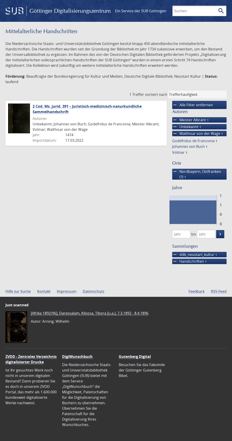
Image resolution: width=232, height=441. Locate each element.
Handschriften (189, 261)
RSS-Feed (219, 291)
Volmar (179, 152)
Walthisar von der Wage (197, 133)
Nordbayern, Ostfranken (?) (196, 174)
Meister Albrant (190, 120)
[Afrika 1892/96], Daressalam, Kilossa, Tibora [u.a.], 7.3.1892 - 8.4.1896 (89, 313)
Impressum (66, 291)
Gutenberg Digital (135, 356)
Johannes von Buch (190, 146)
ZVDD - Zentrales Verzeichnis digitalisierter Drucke (31, 359)
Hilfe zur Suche (18, 291)
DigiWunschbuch (77, 356)
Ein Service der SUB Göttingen (140, 10)
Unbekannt (186, 126)
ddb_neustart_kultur (194, 254)
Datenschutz (93, 291)
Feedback (196, 291)
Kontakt (44, 291)
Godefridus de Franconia (194, 140)
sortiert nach (156, 94)
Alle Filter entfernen (192, 105)
